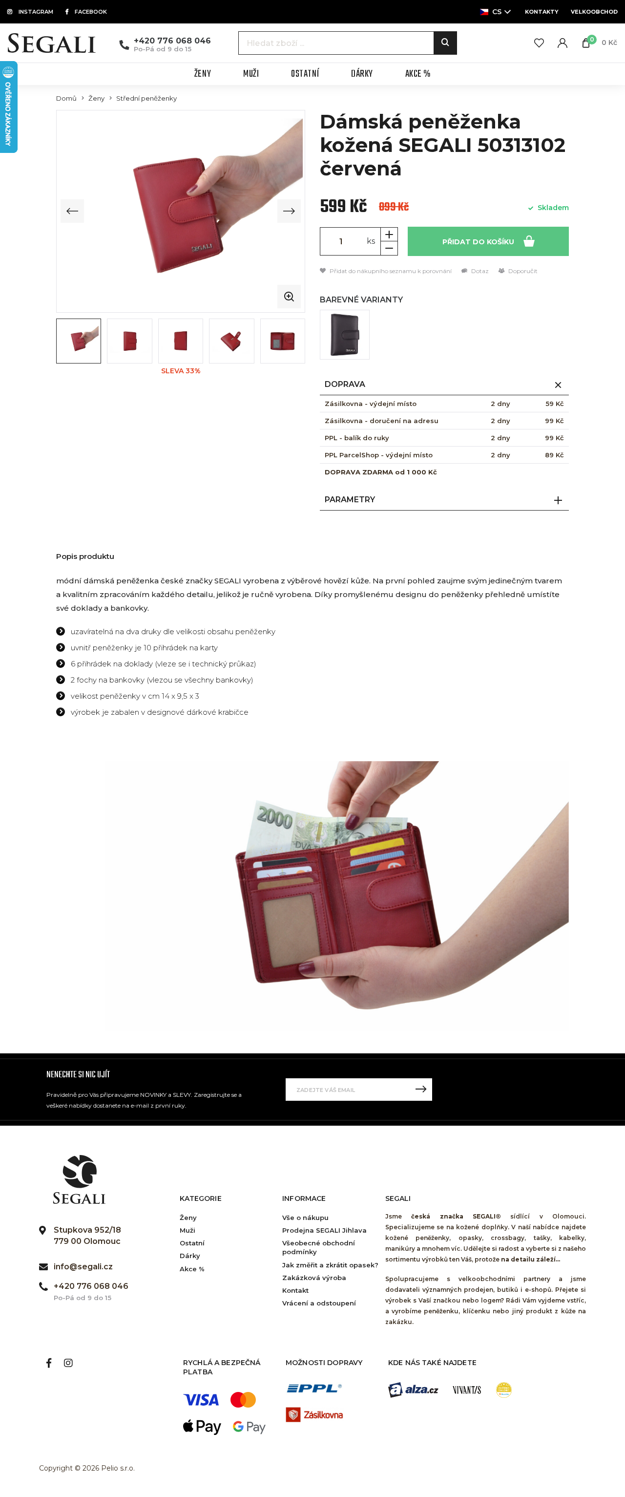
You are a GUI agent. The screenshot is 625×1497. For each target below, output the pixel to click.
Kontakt (295, 1290)
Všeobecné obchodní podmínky (318, 1247)
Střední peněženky (146, 98)
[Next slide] (289, 211)
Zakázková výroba (314, 1278)
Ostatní (192, 1243)
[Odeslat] (421, 1089)
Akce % (192, 1269)
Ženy (96, 98)
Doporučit (522, 271)
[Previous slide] (72, 211)
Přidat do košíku (479, 241)
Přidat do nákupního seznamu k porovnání (390, 271)
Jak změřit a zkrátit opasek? (330, 1265)
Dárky (190, 1256)
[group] (181, 211)
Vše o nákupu (305, 1217)
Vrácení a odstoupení (319, 1303)
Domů (66, 98)
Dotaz (479, 271)
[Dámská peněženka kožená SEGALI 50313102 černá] (345, 335)
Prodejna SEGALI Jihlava (324, 1230)
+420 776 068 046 (172, 40)
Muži (187, 1230)
